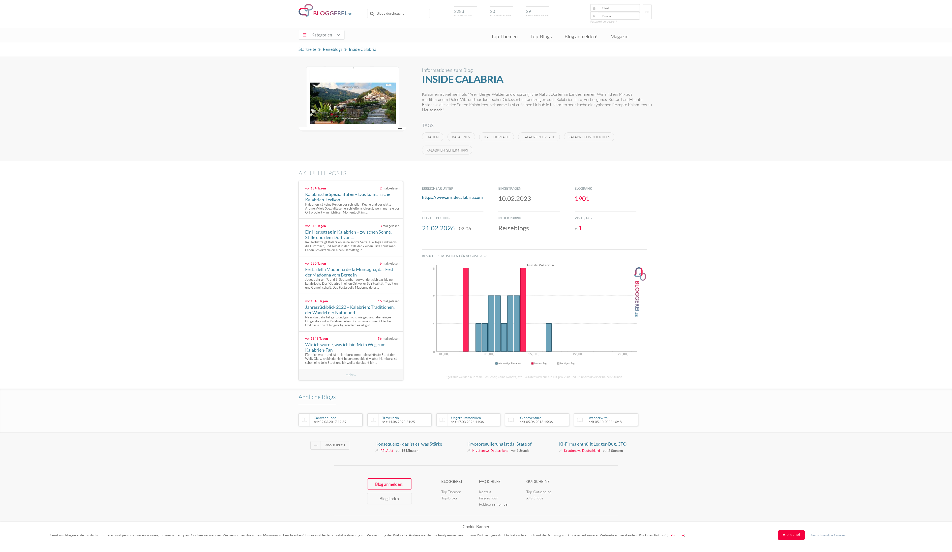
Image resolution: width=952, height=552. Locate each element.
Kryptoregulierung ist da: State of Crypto (499, 444)
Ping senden (488, 498)
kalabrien (461, 137)
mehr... (351, 374)
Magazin (619, 36)
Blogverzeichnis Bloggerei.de (325, 10)
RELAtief (387, 451)
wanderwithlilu (605, 420)
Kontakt (485, 492)
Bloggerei (451, 481)
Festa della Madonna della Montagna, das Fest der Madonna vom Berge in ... (349, 272)
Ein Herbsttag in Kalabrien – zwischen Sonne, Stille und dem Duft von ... (348, 234)
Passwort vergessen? (603, 21)
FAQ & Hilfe (490, 481)
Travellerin (398, 420)
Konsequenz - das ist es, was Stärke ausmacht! (408, 444)
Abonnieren (335, 445)
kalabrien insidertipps (589, 137)
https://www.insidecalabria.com (452, 197)
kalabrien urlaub (539, 137)
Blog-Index (389, 498)
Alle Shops (534, 498)
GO (647, 12)
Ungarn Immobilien (467, 420)
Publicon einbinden (494, 504)
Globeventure (536, 420)
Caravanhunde (330, 420)
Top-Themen (504, 36)
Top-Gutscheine (538, 492)
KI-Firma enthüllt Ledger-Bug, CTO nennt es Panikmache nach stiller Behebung (592, 444)
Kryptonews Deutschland (490, 451)
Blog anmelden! (581, 36)
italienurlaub (496, 137)
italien (432, 137)
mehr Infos (676, 535)
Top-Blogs (541, 36)
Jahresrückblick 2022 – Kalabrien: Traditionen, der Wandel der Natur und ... (350, 309)
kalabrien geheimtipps (447, 150)
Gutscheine (538, 481)
